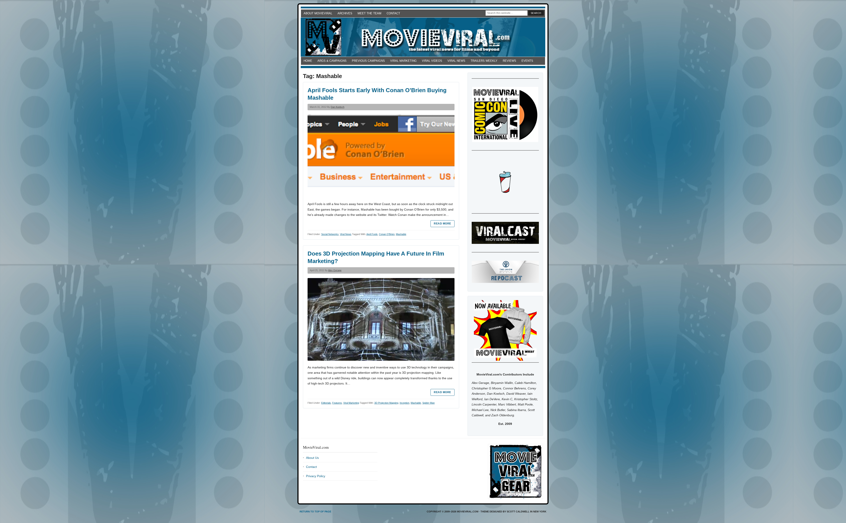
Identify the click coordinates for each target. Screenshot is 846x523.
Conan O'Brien (387, 234)
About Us (312, 457)
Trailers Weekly (484, 60)
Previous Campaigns (368, 60)
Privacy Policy (315, 476)
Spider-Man (428, 403)
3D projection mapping (386, 403)
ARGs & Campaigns (332, 60)
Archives (345, 13)
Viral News (456, 60)
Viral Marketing (403, 60)
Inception (404, 403)
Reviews (509, 60)
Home (308, 60)
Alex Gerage (334, 270)
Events (527, 60)
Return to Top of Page (315, 511)
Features (337, 403)
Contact (393, 13)
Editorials (326, 403)
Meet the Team (369, 13)
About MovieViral (318, 13)
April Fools (372, 234)
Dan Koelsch (337, 107)
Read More (442, 223)
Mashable (401, 234)
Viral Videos (432, 60)
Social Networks (330, 234)
